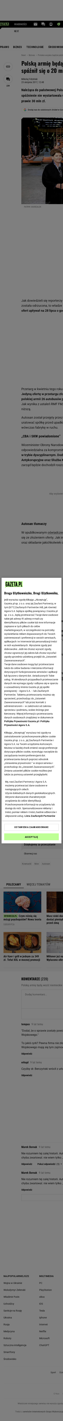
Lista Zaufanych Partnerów (39, 816)
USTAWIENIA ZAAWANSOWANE (31, 827)
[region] (31, 710)
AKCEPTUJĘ (31, 837)
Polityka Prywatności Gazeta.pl (21, 721)
